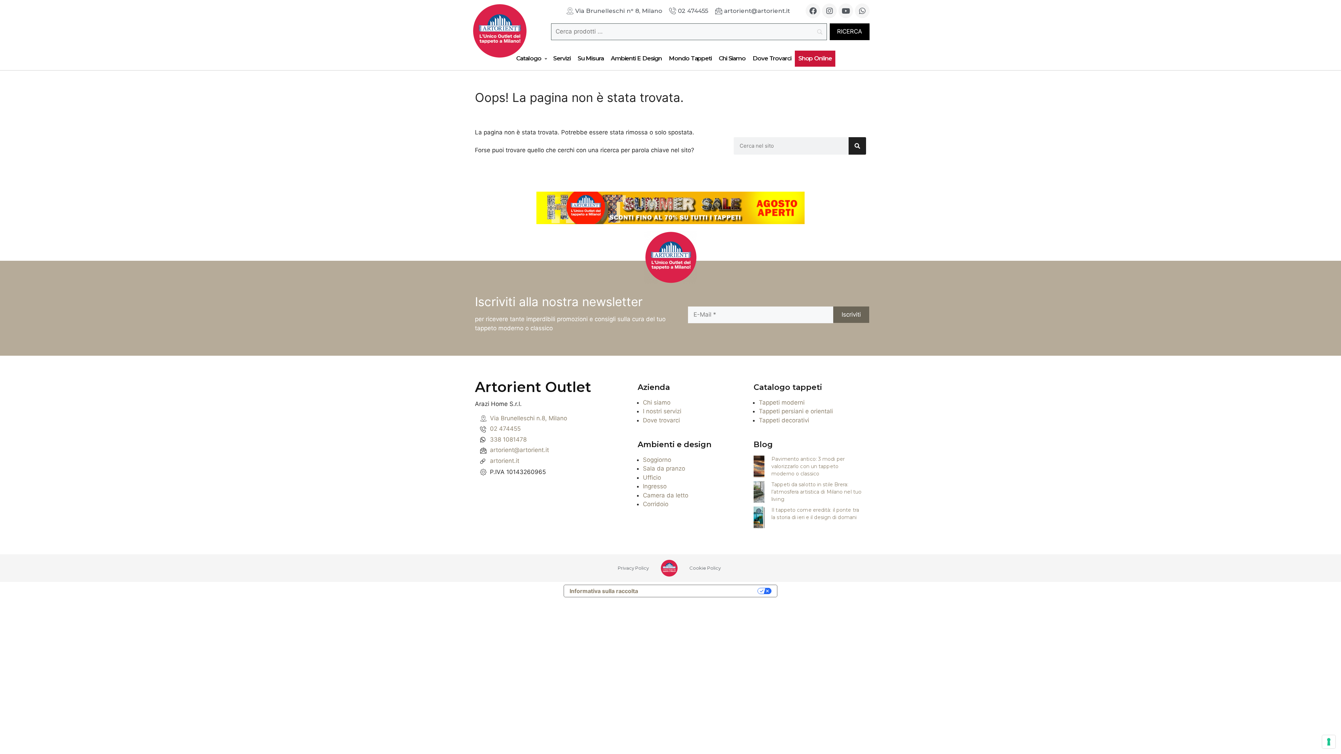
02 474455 (505, 428)
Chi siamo (656, 402)
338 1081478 (508, 439)
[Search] (857, 146)
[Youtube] (845, 10)
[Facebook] (813, 10)
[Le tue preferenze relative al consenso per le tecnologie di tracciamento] (1328, 741)
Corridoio (655, 504)
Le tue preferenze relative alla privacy (701, 590)
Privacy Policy (633, 568)
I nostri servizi (662, 411)
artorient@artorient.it (519, 449)
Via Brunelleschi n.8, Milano (528, 418)
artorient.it (504, 460)
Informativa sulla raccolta (604, 590)
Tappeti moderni (782, 402)
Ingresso (655, 486)
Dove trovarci (661, 420)
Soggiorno (657, 459)
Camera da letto (665, 495)
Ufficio (652, 477)
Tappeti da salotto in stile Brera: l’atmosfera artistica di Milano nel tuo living (816, 491)
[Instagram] (829, 10)
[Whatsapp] (862, 10)
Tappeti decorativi (784, 420)
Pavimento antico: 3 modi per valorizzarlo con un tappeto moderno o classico (808, 466)
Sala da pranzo (664, 468)
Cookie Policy (705, 568)
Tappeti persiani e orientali (796, 411)
